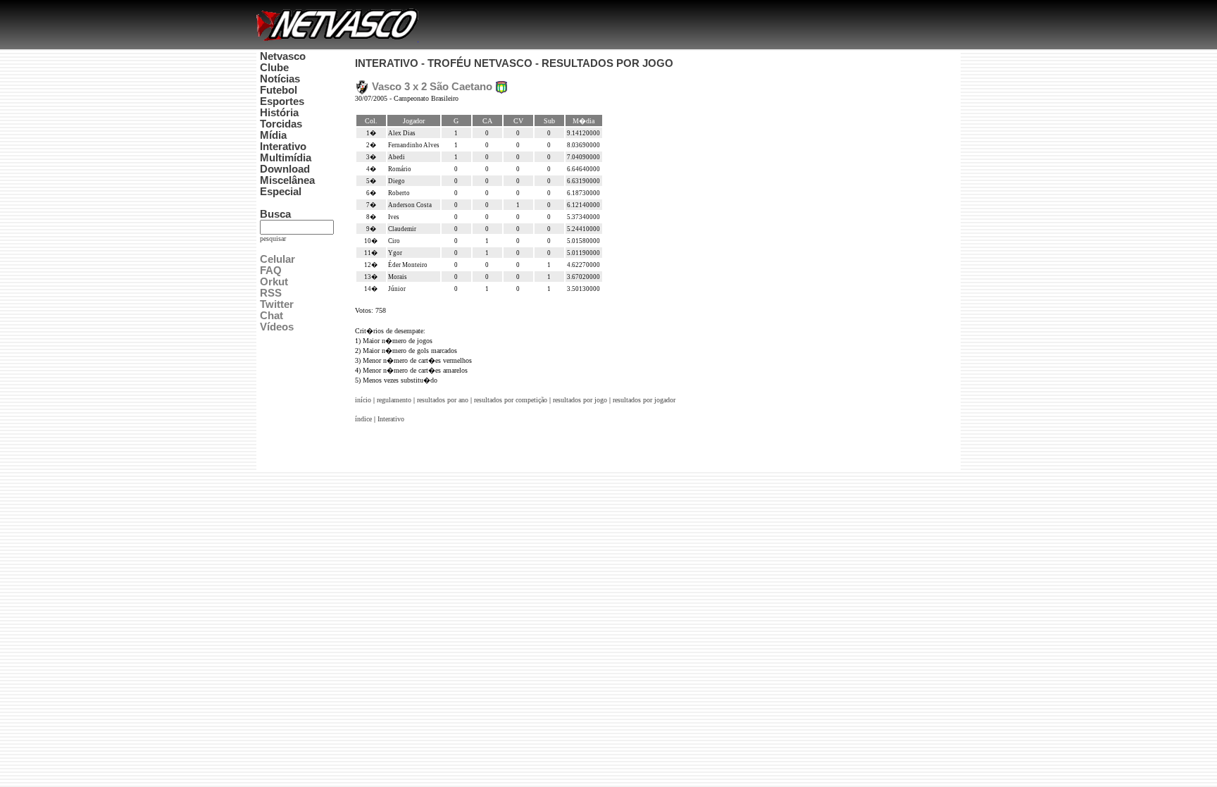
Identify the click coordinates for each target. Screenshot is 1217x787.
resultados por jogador (644, 400)
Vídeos (277, 327)
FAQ (271, 270)
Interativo (283, 146)
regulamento (394, 400)
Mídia (273, 135)
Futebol (278, 90)
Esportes (282, 101)
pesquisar (273, 238)
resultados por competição (510, 400)
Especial (280, 191)
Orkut (274, 281)
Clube (274, 67)
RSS (271, 293)
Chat (271, 315)
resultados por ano (442, 400)
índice (363, 419)
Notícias (280, 79)
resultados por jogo (580, 400)
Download (285, 169)
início (363, 400)
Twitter (277, 304)
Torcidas (281, 124)
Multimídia (285, 157)
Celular (277, 259)
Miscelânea (287, 180)
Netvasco (283, 56)
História (279, 112)
